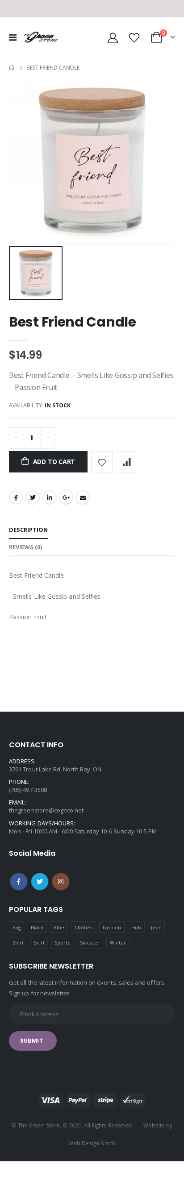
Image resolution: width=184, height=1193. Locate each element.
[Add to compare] (126, 461)
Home (12, 67)
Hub (136, 927)
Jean (156, 927)
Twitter (32, 497)
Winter (118, 942)
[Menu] (13, 37)
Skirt (38, 942)
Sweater (90, 942)
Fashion (112, 927)
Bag (17, 927)
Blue (59, 927)
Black (37, 927)
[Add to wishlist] (102, 461)
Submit (31, 1040)
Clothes (83, 927)
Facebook (16, 497)
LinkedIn (49, 497)
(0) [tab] (25, 547)
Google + (66, 497)
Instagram (61, 882)
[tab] (28, 530)
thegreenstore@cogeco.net (46, 810)
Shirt (18, 942)
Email (82, 497)
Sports (62, 942)
